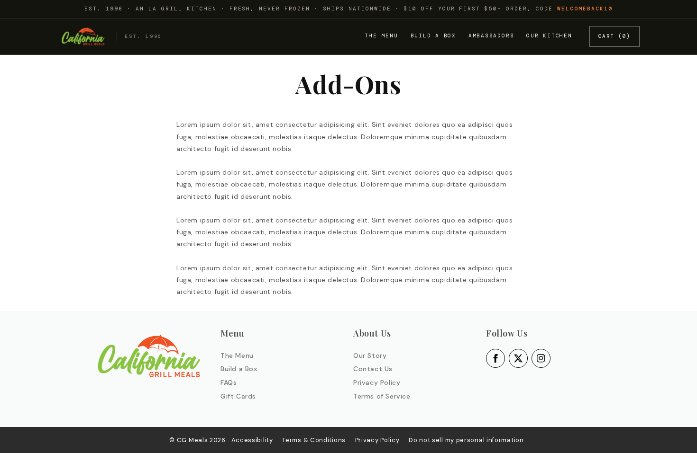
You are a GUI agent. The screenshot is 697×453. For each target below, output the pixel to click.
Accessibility (252, 440)
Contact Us (373, 368)
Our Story (369, 355)
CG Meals (193, 440)
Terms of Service (382, 396)
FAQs (228, 382)
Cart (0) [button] (614, 36)
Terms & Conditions (314, 440)
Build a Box (433, 35)
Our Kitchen (549, 35)
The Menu (381, 35)
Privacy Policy (376, 382)
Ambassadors (491, 35)
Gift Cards (238, 396)
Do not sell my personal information (466, 440)
